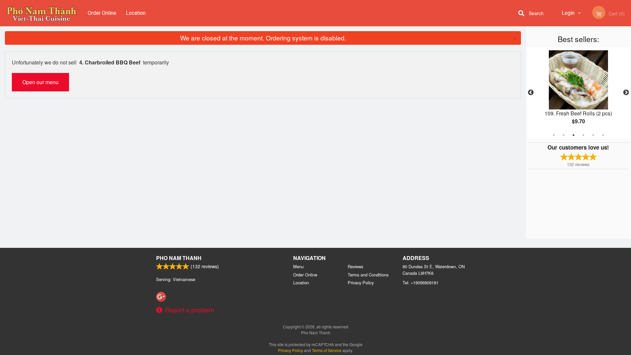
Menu (298, 266)
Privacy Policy (361, 282)
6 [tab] (603, 135)
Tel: (420, 282)
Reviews (355, 266)
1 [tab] (553, 135)
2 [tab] (563, 135)
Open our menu (40, 82)
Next (626, 92)
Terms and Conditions (368, 275)
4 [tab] (583, 135)
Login (568, 13)
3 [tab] (573, 135)
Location (136, 13)
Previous (530, 92)
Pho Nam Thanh (178, 258)
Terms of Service (326, 350)
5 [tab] (593, 135)
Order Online (102, 13)
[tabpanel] (578, 93)
